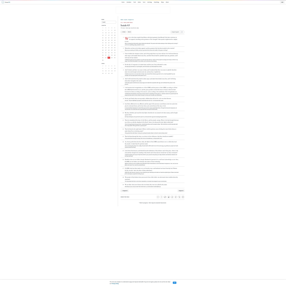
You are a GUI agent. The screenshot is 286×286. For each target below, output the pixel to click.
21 (102, 37)
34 (111, 42)
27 (105, 40)
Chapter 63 (131, 19)
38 (108, 45)
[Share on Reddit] (168, 197)
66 (102, 60)
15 (114, 32)
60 (114, 55)
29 (111, 40)
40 (114, 45)
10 (114, 30)
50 (114, 50)
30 (114, 40)
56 (102, 55)
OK (174, 282)
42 (105, 47)
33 (108, 42)
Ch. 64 (129, 32)
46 (102, 50)
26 (102, 40)
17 (105, 35)
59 (111, 55)
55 (114, 52)
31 (102, 42)
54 (111, 52)
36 (102, 45)
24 (111, 37)
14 (111, 32)
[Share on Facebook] (161, 197)
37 (105, 45)
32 (105, 42)
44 (111, 47)
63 (108, 57)
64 (111, 57)
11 (102, 32)
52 (105, 52)
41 (102, 47)
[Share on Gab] (165, 197)
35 (114, 42)
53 (108, 52)
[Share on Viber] (179, 197)
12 (105, 32)
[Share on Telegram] (172, 197)
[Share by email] (157, 197)
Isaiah (125, 19)
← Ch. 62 (123, 32)
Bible (122, 19)
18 (108, 35)
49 (111, 50)
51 (102, 52)
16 (102, 35)
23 (108, 37)
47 (105, 50)
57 (105, 55)
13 (108, 32)
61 (102, 57)
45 (114, 47)
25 (114, 37)
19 (111, 35)
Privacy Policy (115, 283)
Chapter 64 (181, 190)
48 (108, 50)
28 (108, 40)
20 (114, 35)
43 (108, 47)
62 (105, 57)
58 (108, 55)
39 (111, 45)
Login (282, 2)
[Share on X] (175, 197)
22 (105, 37)
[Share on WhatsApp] (183, 197)
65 (114, 57)
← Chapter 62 (125, 190)
